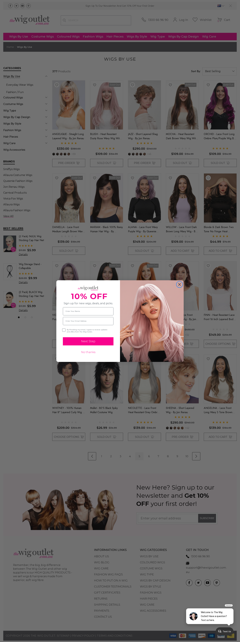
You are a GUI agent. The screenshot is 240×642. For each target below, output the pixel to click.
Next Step (88, 341)
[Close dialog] (179, 284)
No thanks (88, 352)
